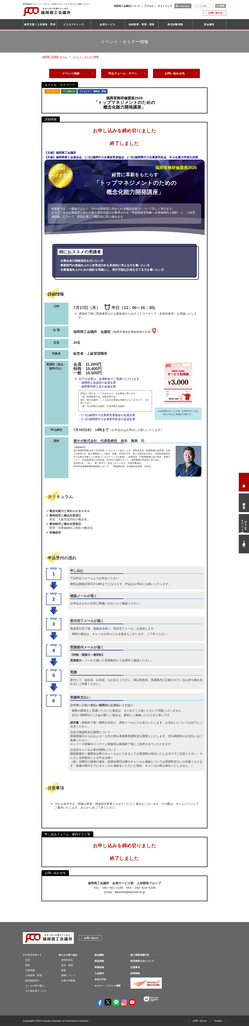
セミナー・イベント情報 (244, 523)
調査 (63, 970)
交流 (27, 960)
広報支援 (30, 970)
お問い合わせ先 (175, 73)
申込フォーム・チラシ (122, 73)
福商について (68, 975)
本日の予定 (244, 502)
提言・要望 (67, 965)
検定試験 (99, 961)
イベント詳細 (70, 73)
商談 (27, 965)
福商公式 (244, 544)
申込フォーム (84, 578)
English (218, 1020)
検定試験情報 (175, 24)
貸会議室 (209, 24)
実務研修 (99, 967)
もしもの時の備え (34, 985)
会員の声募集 (68, 980)
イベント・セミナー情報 (85, 56)
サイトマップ (165, 6)
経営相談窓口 (32, 980)
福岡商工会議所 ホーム (54, 56)
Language (183, 6)
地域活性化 (67, 960)
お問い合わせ (215, 12)
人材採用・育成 (33, 975)
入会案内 (244, 482)
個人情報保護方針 (139, 954)
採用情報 (135, 973)
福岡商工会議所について (127, 6)
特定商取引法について (142, 961)
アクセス (149, 6)
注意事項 (135, 967)
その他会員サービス (36, 990)
